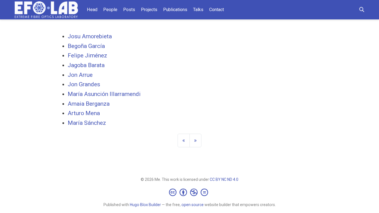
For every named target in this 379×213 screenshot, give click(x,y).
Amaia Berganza (89, 103)
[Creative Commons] (189, 192)
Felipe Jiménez (87, 55)
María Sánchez (87, 123)
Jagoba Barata (86, 65)
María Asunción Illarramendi (104, 94)
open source (192, 204)
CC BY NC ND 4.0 (224, 179)
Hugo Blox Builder (145, 204)
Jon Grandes (84, 84)
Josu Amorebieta (90, 36)
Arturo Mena (84, 113)
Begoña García (86, 46)
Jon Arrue (80, 75)
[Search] (361, 10)
